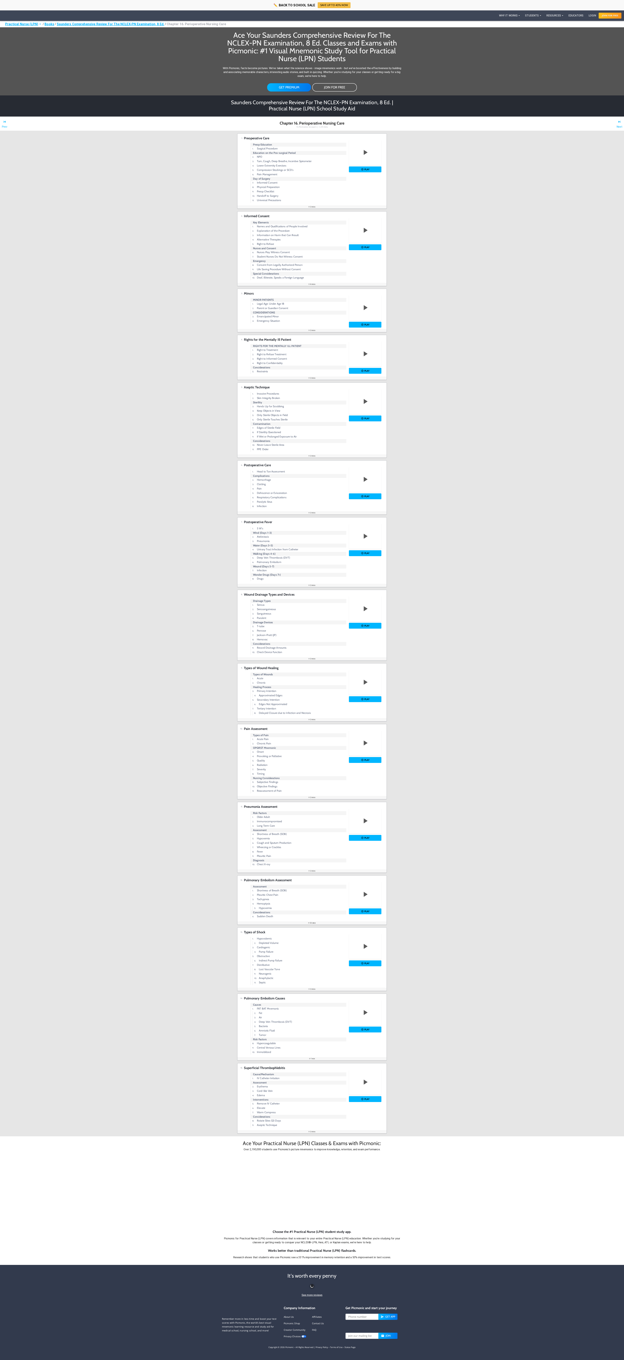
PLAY (366, 169)
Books (49, 24)
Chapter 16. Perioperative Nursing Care (196, 24)
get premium (289, 87)
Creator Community (295, 1329)
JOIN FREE (610, 15)
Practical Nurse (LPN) (21, 24)
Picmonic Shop (292, 1323)
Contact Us (318, 1323)
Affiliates (317, 1316)
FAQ (314, 1329)
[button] (312, 1190)
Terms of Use (336, 1347)
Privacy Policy (322, 1347)
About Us (289, 1316)
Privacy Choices (292, 1336)
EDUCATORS (575, 15)
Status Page (350, 1347)
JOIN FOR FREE (334, 87)
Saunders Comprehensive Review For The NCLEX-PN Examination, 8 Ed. (110, 24)
